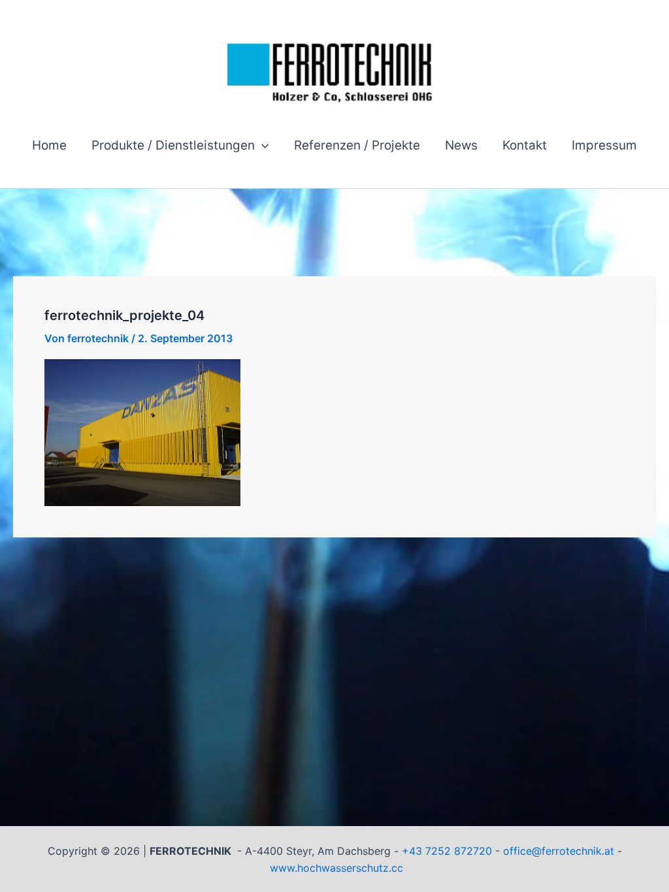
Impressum (604, 145)
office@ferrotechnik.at (558, 850)
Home (49, 145)
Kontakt (524, 145)
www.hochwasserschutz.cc (336, 867)
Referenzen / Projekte (357, 145)
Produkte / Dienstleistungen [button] (173, 145)
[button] (262, 145)
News (461, 145)
